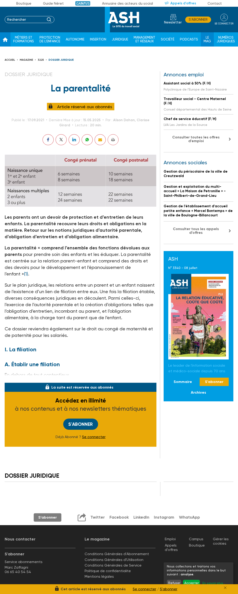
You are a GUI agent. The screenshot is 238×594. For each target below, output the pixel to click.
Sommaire (183, 381)
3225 (41, 59)
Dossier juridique (61, 59)
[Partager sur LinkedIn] (74, 139)
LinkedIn (141, 517)
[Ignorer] (225, 588)
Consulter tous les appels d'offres (196, 231)
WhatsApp (189, 517)
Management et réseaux (144, 39)
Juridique (120, 39)
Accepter (191, 583)
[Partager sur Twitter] (61, 139)
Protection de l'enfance (50, 39)
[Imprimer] (113, 139)
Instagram (164, 517)
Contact (215, 3)
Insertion (98, 39)
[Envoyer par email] (100, 139)
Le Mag (207, 39)
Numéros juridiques (226, 39)
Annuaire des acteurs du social (127, 3)
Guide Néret (53, 3)
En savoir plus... (213, 583)
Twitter (97, 517)
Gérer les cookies (221, 541)
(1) (26, 274)
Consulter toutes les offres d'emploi (196, 139)
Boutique (23, 3)
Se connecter (94, 437)
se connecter (224, 23)
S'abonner (198, 19)
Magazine (26, 59)
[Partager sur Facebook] (48, 139)
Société (167, 39)
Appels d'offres (183, 3)
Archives (198, 392)
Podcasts (189, 39)
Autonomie (75, 39)
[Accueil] (5, 39)
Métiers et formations (23, 39)
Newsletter (173, 22)
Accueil (10, 59)
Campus (83, 3)
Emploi (170, 539)
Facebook (119, 517)
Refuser (174, 583)
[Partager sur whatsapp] (87, 139)
